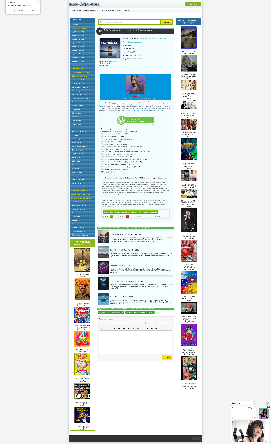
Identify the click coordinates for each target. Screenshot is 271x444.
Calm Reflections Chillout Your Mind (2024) (153, 38)
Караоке (75, 165)
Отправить (167, 357)
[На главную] (84, 4)
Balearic (130, 42)
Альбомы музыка (78, 213)
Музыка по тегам (78, 227)
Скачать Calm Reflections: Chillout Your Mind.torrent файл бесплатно (130, 212)
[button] (101, 328)
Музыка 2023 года (78, 43)
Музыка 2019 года (78, 57)
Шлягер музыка (77, 176)
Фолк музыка (76, 113)
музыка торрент (107, 206)
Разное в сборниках (79, 205)
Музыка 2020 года (78, 54)
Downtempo (138, 42)
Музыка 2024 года (132, 110)
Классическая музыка (79, 146)
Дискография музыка (79, 202)
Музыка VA (159, 110)
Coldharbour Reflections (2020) (120, 265)
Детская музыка (77, 150)
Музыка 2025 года (78, 35)
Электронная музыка (79, 102)
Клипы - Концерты (78, 183)
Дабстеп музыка (77, 139)
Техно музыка (77, 142)
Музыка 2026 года (78, 32)
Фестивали (76, 168)
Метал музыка (77, 172)
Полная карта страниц (80, 235)
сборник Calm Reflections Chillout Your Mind (139, 312)
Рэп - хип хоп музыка (79, 131)
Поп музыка (76, 109)
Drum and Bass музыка (80, 98)
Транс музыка (77, 157)
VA (133, 45)
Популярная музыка (147, 110)
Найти (166, 22)
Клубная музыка (77, 91)
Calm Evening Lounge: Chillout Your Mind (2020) (126, 281)
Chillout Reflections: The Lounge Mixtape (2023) (126, 234)
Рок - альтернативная (79, 94)
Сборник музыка (77, 216)
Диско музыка (76, 128)
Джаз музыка (76, 120)
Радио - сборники (78, 179)
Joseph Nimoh (150, 302)
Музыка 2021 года (78, 50)
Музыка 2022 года (78, 46)
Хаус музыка (76, 117)
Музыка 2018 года (78, 61)
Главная (75, 24)
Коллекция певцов (78, 209)
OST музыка (76, 161)
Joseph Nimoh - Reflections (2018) (121, 297)
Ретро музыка (76, 124)
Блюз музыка (76, 135)
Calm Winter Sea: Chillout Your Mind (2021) (124, 250)
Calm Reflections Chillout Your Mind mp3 (110, 312)
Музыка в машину (78, 154)
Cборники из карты (78, 231)
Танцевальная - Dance (80, 87)
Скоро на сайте (77, 224)
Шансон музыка (77, 105)
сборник (138, 255)
